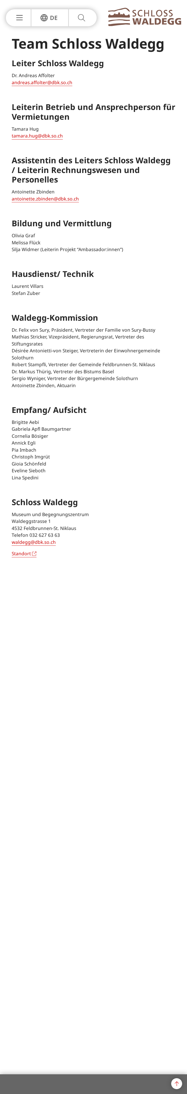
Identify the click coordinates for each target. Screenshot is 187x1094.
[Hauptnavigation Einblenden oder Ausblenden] (18, 17)
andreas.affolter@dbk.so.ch (42, 82)
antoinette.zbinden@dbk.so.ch (45, 199)
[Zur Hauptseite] (144, 24)
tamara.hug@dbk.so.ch (37, 136)
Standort (21, 553)
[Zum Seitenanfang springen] (176, 1083)
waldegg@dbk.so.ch (34, 542)
